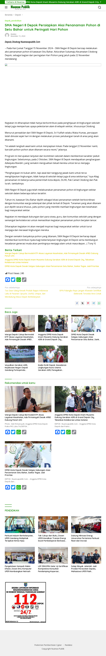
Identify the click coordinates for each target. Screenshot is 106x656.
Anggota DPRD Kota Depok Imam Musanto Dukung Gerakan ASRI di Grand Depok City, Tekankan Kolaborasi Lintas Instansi (49, 260)
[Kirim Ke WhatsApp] (99, 303)
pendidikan (16, 20)
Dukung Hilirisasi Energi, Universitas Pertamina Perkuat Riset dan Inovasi (85, 538)
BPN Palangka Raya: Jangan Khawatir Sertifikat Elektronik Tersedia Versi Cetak (80, 290)
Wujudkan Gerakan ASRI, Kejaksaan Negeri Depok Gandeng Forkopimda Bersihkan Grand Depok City (18, 367)
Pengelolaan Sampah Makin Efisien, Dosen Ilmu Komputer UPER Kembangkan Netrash (18, 568)
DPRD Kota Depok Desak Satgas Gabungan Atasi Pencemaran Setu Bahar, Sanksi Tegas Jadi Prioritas (52, 266)
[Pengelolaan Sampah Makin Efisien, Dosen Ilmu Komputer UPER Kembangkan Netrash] (20, 555)
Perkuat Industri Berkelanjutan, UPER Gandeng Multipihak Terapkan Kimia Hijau (19, 538)
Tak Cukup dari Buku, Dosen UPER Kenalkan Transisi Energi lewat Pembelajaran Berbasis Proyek (52, 538)
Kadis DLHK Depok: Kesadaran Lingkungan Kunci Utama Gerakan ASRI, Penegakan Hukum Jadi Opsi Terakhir (52, 367)
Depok (7, 20)
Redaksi (68, 645)
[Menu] (7, 7)
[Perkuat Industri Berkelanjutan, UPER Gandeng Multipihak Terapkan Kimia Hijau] (20, 524)
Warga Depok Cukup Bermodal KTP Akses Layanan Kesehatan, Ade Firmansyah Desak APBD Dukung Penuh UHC (51, 254)
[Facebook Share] (77, 303)
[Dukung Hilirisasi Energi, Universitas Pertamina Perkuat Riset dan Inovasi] (86, 524)
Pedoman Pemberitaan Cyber (48, 645)
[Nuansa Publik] (19, 7)
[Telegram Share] (94, 303)
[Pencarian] (99, 7)
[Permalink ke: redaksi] (7, 35)
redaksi (13, 34)
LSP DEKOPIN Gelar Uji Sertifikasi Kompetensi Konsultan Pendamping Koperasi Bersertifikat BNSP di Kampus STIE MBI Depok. (53, 569)
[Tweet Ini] (82, 303)
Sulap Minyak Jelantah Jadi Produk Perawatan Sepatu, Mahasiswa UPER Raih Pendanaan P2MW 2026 (83, 569)
